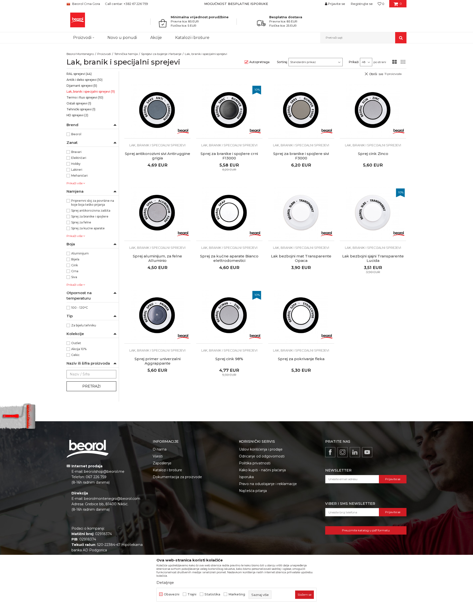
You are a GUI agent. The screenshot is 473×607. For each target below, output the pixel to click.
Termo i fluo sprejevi (85, 97)
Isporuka (246, 477)
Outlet (76, 343)
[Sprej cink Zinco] (373, 111)
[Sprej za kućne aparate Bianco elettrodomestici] (229, 214)
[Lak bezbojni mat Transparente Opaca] (301, 214)
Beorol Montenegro (80, 54)
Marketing (236, 594)
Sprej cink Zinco (373, 154)
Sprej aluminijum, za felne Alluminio (157, 258)
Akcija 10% (78, 349)
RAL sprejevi (79, 74)
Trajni (191, 594)
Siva (74, 277)
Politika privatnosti (254, 463)
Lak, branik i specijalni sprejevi (91, 91)
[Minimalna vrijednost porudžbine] (164, 23)
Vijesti (158, 456)
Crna (74, 271)
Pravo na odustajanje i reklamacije (268, 484)
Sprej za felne (81, 222)
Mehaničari (79, 175)
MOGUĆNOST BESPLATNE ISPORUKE (236, 4)
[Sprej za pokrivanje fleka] (301, 316)
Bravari (76, 152)
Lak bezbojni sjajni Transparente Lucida (373, 258)
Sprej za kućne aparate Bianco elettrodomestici (229, 258)
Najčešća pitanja (253, 491)
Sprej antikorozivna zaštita (90, 210)
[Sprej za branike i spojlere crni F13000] (229, 111)
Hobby (76, 164)
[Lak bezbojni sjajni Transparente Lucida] (373, 214)
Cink (74, 265)
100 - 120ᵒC (79, 307)
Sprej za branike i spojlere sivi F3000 (301, 156)
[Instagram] (342, 452)
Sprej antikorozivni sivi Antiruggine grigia (157, 156)
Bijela (75, 259)
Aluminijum (80, 253)
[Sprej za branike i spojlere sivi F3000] (301, 111)
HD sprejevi (77, 115)
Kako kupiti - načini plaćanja (262, 470)
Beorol (76, 134)
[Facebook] (330, 452)
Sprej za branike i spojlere (89, 216)
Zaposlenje (162, 463)
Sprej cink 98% (229, 359)
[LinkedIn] (355, 452)
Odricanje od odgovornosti (262, 456)
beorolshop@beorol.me (104, 471)
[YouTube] (367, 452)
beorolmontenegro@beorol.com (112, 498)
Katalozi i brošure (167, 470)
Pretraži (91, 386)
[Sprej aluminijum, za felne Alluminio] (157, 214)
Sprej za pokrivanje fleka (301, 359)
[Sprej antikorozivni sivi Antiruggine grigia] (157, 111)
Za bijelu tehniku (83, 325)
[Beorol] (183, 131)
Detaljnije (165, 582)
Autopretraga (259, 62)
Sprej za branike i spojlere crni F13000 (229, 156)
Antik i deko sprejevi (84, 80)
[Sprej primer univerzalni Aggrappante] (157, 316)
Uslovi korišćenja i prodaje (261, 449)
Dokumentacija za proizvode (177, 477)
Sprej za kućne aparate (88, 228)
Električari (78, 158)
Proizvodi (104, 54)
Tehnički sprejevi (81, 109)
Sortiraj (282, 62)
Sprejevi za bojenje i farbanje (161, 54)
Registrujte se (362, 4)
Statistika (212, 594)
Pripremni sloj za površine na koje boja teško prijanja (92, 202)
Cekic (75, 355)
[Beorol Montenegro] (77, 20)
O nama (160, 449)
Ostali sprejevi (79, 103)
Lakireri (76, 169)
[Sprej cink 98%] (229, 316)
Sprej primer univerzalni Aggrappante (158, 361)
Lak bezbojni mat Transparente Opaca (301, 258)
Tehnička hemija (126, 54)
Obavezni (171, 594)
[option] (237, 3)
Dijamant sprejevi (82, 85)
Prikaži (354, 62)
